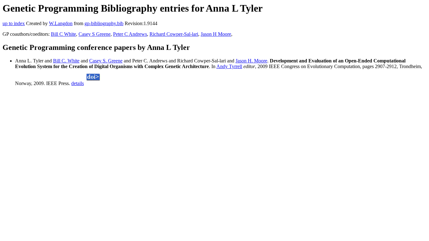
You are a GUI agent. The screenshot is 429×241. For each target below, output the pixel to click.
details (77, 83)
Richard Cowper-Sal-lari (173, 34)
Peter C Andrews (130, 34)
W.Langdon (61, 23)
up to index (14, 23)
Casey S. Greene (105, 60)
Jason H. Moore (251, 60)
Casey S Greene (95, 34)
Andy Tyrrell (229, 66)
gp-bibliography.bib (103, 23)
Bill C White (63, 34)
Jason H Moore (216, 34)
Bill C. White (66, 60)
